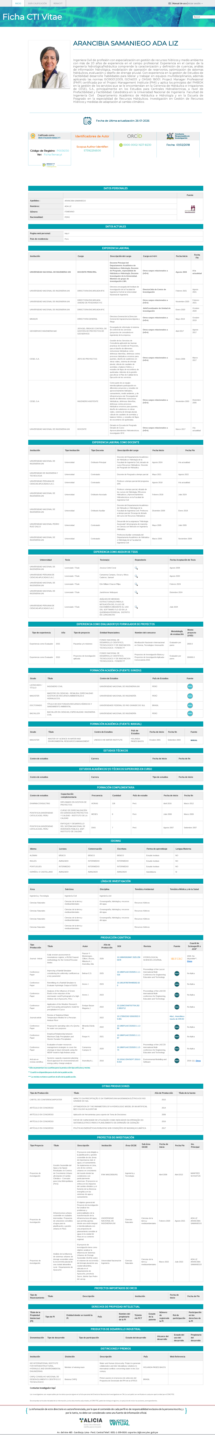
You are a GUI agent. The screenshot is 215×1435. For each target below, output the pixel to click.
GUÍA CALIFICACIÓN (37, 3)
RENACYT (58, 3)
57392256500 (92, 150)
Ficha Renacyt (53, 154)
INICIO (18, 3)
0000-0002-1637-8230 (137, 144)
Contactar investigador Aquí (42, 1388)
